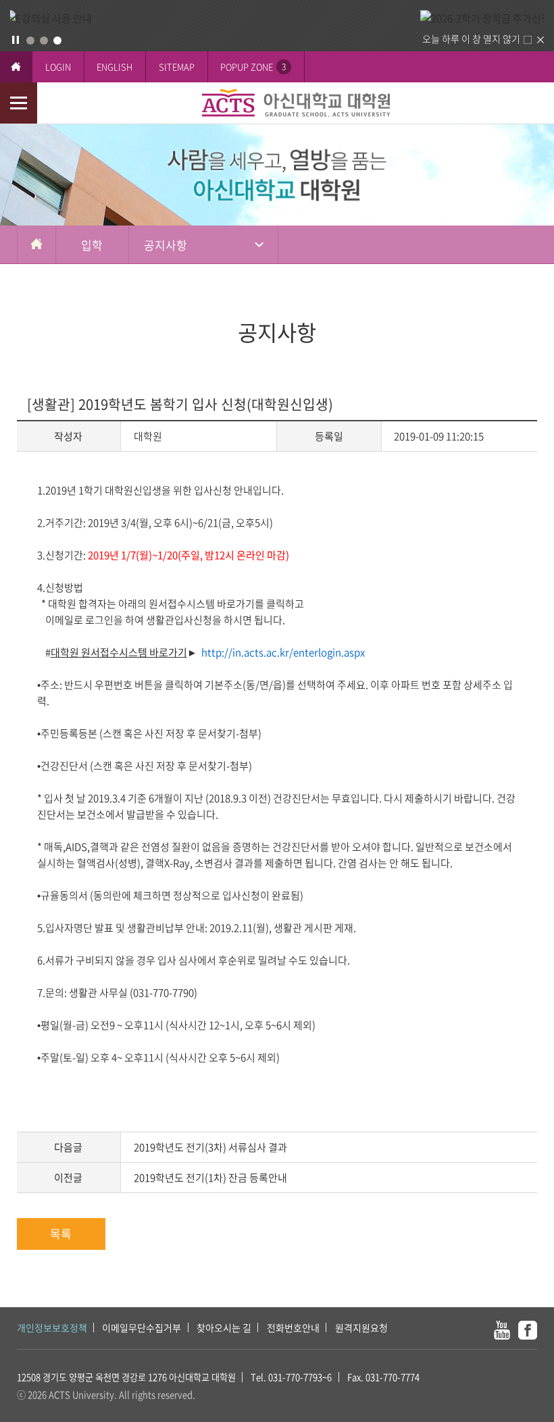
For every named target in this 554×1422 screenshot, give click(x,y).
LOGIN (58, 66)
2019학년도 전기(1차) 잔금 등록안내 (210, 1177)
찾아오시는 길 (224, 1327)
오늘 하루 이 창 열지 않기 (471, 38)
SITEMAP (177, 66)
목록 (61, 1233)
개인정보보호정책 (52, 1327)
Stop (15, 40)
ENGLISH (114, 66)
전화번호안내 (293, 1327)
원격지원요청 (361, 1327)
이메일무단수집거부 (141, 1327)
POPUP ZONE (253, 66)
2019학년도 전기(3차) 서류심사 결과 (210, 1147)
